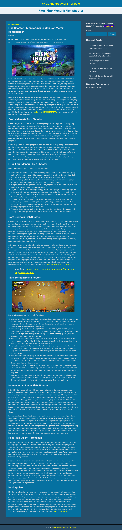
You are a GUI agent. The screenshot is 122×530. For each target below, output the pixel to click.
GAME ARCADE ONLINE (15, 24)
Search (88, 31)
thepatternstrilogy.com (60, 511)
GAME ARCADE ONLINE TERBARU (64, 527)
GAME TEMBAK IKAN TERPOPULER (59, 264)
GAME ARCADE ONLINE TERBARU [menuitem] (45, 112)
